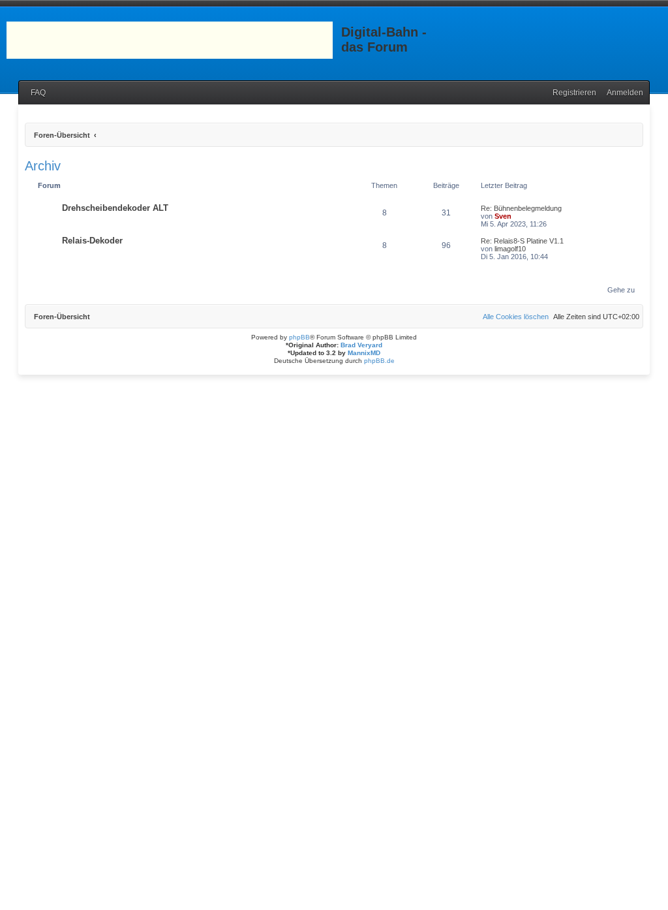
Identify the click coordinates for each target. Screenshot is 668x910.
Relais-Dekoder (92, 240)
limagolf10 (510, 249)
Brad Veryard (361, 345)
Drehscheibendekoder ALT (115, 208)
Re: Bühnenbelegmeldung (521, 208)
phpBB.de (379, 360)
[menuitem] (35, 93)
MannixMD (364, 352)
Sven (502, 216)
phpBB (299, 337)
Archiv (43, 166)
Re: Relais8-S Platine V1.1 (522, 241)
